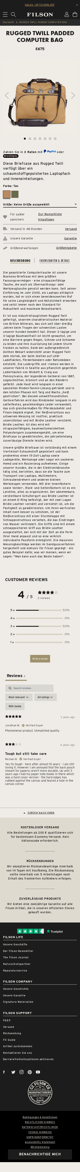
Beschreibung (20, 260)
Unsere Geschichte (16, 988)
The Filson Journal (16, 957)
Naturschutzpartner (17, 963)
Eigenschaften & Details (55, 260)
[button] (40, 610)
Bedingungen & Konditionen (40, 1117)
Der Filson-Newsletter (18, 951)
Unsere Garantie (14, 995)
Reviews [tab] (16, 675)
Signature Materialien (18, 1001)
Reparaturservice (15, 970)
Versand (71, 229)
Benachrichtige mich (40, 1154)
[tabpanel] (40, 736)
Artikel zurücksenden (17, 1046)
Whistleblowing (40, 1147)
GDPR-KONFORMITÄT (40, 1137)
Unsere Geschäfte (15, 944)
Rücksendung (12, 1033)
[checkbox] (15, 706)
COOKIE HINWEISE (40, 1132)
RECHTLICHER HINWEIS (40, 1122)
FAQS (7, 1020)
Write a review (40, 658)
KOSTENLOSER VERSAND (40, 827)
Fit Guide (9, 1039)
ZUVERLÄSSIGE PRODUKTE (40, 898)
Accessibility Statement (40, 1142)
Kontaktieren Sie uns (17, 1052)
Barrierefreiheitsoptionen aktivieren (28, 1059)
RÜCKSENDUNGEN (40, 861)
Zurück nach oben (41, 812)
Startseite (8, 22)
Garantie (70, 238)
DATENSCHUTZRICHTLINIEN (40, 1127)
